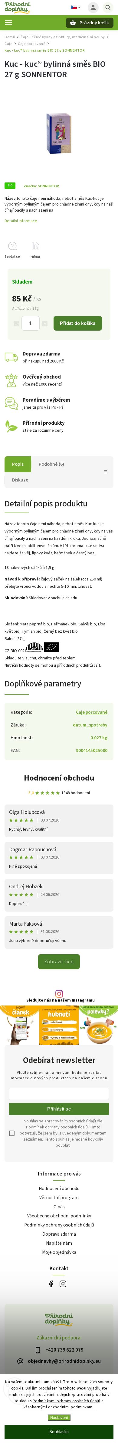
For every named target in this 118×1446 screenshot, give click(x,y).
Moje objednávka (59, 1252)
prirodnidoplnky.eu (63, 1284)
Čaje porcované (91, 712)
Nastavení (59, 1417)
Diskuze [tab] (20, 480)
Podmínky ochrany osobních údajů (59, 1225)
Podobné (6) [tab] (51, 464)
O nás (59, 1206)
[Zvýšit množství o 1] (45, 323)
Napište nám (59, 1243)
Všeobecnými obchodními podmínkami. (59, 1407)
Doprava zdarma (59, 1234)
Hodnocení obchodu (59, 778)
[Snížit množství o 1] (16, 323)
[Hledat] (108, 7)
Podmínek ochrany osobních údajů (57, 1127)
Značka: (41, 186)
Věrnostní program (59, 1197)
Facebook (50, 1284)
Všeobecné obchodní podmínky (59, 1216)
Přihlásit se (59, 1108)
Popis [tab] (18, 464)
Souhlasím (59, 1432)
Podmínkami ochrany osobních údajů (66, 1401)
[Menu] (8, 22)
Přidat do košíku (77, 323)
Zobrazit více (59, 961)
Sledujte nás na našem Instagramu (60, 1000)
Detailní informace (21, 221)
